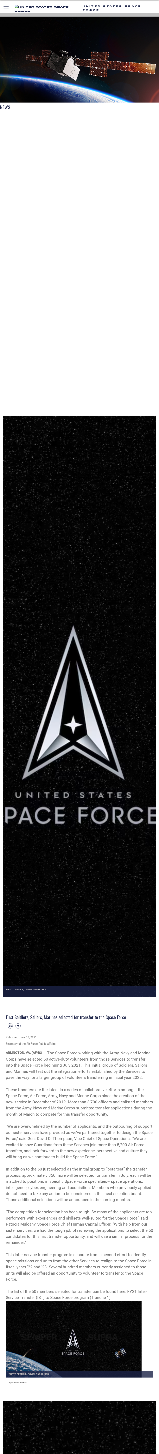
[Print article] (10, 1025)
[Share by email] (18, 1025)
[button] (6, 8)
